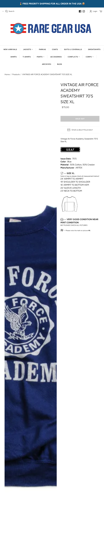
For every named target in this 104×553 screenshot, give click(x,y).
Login (95, 11)
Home (7, 74)
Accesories (56, 57)
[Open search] (6, 11)
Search (11, 11)
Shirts (14, 57)
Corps (89, 57)
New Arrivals (10, 49)
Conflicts (73, 57)
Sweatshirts (94, 49)
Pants (39, 57)
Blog (59, 64)
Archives (46, 64)
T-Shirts (27, 57)
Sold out (80, 119)
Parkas (42, 49)
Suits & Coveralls (73, 49)
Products (16, 74)
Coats (55, 49)
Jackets (27, 49)
